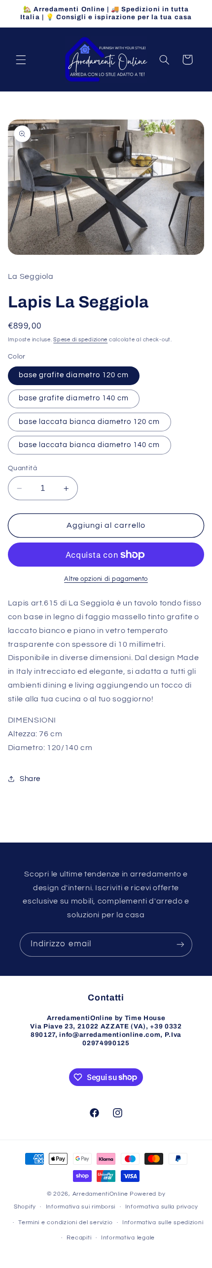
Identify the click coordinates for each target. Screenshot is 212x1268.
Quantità (22, 468)
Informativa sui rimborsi (81, 1206)
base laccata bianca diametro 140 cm (89, 445)
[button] (20, 59)
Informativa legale (128, 1237)
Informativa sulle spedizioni (163, 1222)
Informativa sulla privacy (161, 1206)
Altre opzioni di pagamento (106, 579)
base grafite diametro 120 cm (74, 375)
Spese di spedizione (80, 339)
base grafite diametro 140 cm (74, 398)
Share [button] (30, 779)
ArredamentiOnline (100, 1194)
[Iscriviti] (180, 945)
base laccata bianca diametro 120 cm (89, 421)
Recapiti (79, 1237)
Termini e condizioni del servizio (65, 1222)
